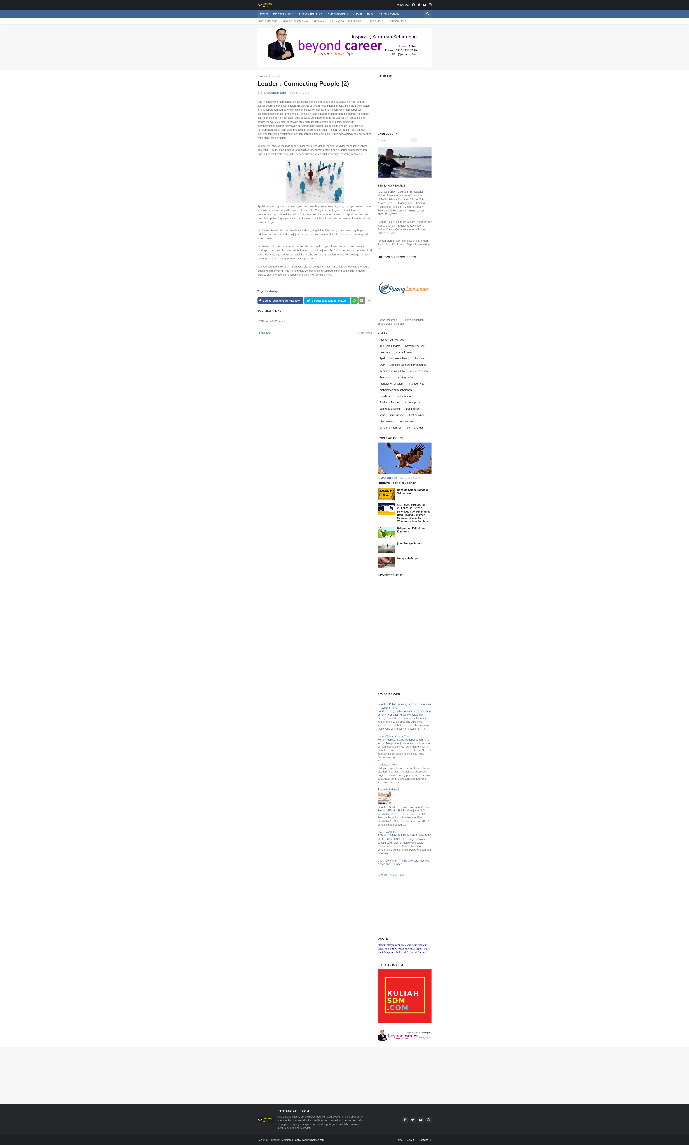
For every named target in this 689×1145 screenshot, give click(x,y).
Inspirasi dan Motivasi (392, 339)
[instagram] (430, 5)
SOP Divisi (318, 21)
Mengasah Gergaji (408, 558)
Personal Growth (404, 352)
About (410, 1140)
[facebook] (413, 5)
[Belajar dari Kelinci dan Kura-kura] (386, 532)
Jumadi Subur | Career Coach (394, 736)
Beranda (262, 76)
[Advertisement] (400, 103)
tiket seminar (416, 415)
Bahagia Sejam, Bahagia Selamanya (412, 491)
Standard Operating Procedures (408, 364)
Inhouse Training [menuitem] (309, 13)
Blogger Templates (282, 1140)
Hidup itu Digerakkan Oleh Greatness (399, 768)
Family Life (386, 396)
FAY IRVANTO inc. (388, 832)
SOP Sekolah (336, 21)
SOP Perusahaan (267, 21)
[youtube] (424, 5)
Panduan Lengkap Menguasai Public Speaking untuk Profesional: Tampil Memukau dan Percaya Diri (404, 714)
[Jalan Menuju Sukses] (386, 547)
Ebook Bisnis (376, 21)
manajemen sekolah (391, 383)
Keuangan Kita (415, 383)
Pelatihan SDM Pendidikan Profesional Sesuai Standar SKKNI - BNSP (404, 809)
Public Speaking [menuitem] (338, 13)
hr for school (404, 396)
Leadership (275, 76)
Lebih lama (364, 333)
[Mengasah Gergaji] (386, 562)
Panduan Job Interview (295, 21)
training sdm (413, 408)
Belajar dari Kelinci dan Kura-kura (411, 530)
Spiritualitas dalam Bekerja (395, 358)
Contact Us (425, 1140)
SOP (382, 364)
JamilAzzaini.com (387, 764)
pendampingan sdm (391, 427)
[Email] (361, 300)
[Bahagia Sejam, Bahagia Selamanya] (386, 494)
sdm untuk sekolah (390, 408)
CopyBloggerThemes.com (309, 1140)
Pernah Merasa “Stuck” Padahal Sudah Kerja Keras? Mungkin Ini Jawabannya (403, 741)
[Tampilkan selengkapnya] (369, 300)
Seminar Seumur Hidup (391, 875)
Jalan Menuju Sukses (409, 543)
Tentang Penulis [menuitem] (389, 13)
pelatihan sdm (405, 377)
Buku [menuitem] (370, 13)
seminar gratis (415, 427)
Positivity (385, 352)
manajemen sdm (418, 371)
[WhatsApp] (354, 300)
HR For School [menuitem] (282, 13)
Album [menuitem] (357, 13)
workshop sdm (412, 402)
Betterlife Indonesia (389, 789)
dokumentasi (406, 421)
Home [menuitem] (264, 13)
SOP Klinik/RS (356, 21)
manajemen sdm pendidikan (396, 390)
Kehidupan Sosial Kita (392, 371)
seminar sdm (397, 415)
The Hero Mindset (390, 346)
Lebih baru (265, 333)
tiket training (387, 421)
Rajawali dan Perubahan (397, 483)
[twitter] (419, 5)
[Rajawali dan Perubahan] (405, 458)
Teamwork (386, 377)
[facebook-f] (405, 1120)
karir (382, 415)
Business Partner (390, 402)
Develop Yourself (415, 346)
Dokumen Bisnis (397, 21)
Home (399, 1140)
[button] (428, 14)
